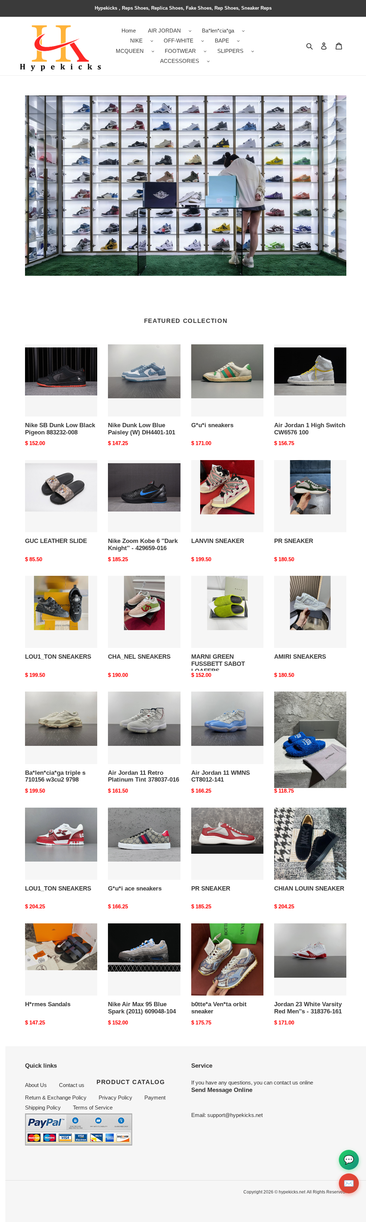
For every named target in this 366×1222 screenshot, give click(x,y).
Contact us (71, 1085)
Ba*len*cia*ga (218, 31)
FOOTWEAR (180, 51)
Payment (154, 1097)
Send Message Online (221, 1090)
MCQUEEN (130, 51)
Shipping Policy (43, 1107)
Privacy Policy (115, 1097)
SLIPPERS (230, 51)
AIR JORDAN (164, 31)
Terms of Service (93, 1107)
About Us (36, 1085)
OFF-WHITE (178, 41)
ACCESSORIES (179, 61)
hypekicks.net (292, 1191)
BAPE (222, 41)
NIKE (136, 41)
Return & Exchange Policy (55, 1097)
